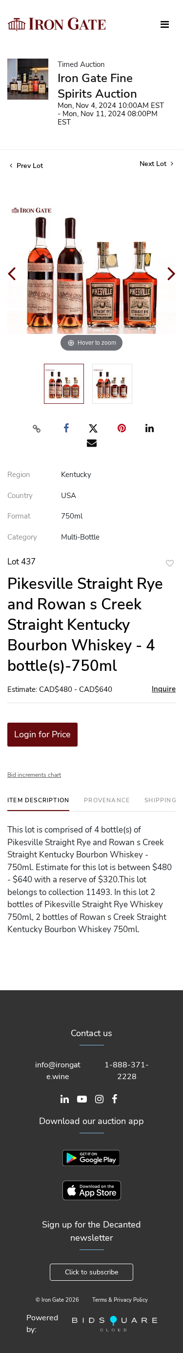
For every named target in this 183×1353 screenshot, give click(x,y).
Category (22, 537)
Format (18, 516)
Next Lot (154, 164)
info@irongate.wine (58, 1071)
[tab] (38, 804)
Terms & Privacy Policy (120, 1300)
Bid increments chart (34, 775)
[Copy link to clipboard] (36, 429)
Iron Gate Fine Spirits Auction (97, 86)
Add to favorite (170, 563)
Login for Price (42, 734)
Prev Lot (29, 165)
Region (18, 474)
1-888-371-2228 (126, 1071)
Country (20, 495)
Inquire (164, 689)
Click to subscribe (91, 1272)
